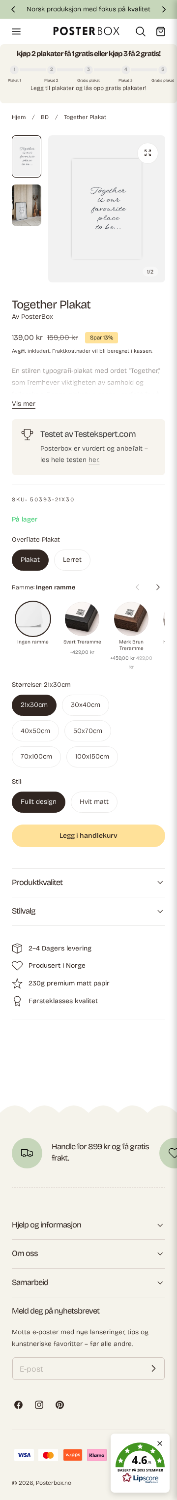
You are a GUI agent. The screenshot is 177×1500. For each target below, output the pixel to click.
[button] (16, 31)
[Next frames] (157, 587)
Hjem (19, 117)
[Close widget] (160, 1443)
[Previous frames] (137, 587)
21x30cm (34, 705)
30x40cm (85, 705)
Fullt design (39, 801)
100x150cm (92, 756)
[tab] (26, 156)
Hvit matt (94, 801)
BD (45, 117)
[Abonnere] (153, 1368)
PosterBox (37, 316)
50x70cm (87, 731)
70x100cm (36, 756)
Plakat (30, 559)
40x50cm (35, 731)
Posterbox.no (53, 1482)
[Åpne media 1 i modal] (147, 153)
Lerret (72, 559)
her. (93, 460)
